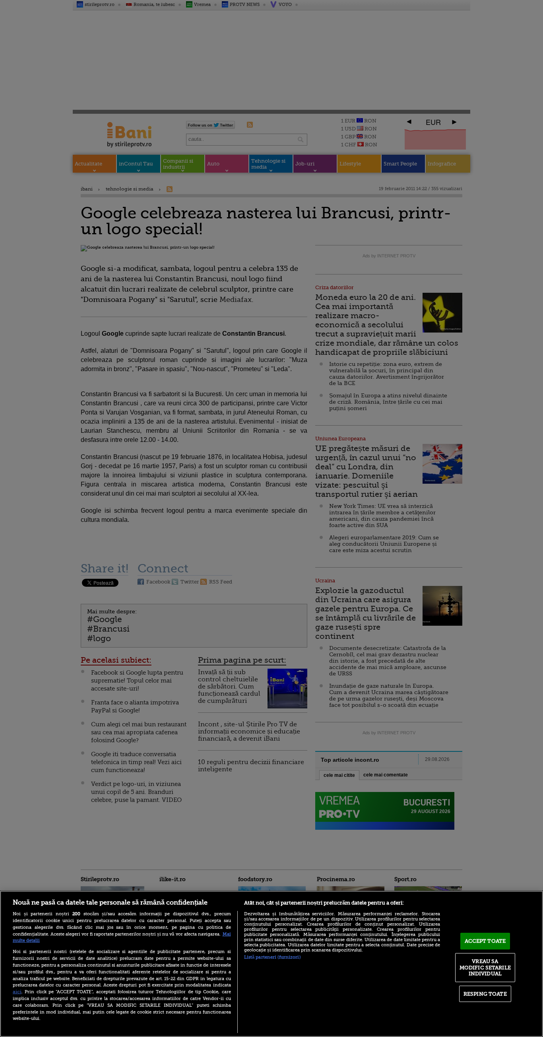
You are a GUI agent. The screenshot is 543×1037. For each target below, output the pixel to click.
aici (17, 991)
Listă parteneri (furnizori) (272, 957)
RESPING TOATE (485, 994)
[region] (271, 964)
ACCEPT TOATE (485, 941)
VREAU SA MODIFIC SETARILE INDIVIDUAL (485, 967)
